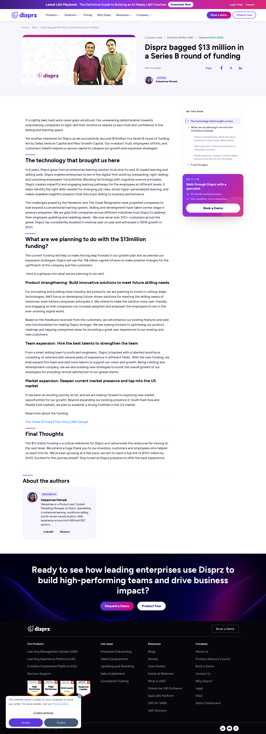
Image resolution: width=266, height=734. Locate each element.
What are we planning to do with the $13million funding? (212, 129)
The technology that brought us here (212, 121)
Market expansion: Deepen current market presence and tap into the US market (215, 157)
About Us (202, 652)
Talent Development (114, 659)
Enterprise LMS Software (165, 688)
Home (25, 27)
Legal (199, 688)
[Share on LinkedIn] (240, 68)
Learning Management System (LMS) (52, 652)
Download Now (181, 4)
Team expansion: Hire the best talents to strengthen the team (215, 148)
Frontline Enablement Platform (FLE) (52, 666)
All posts (65, 531)
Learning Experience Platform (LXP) (51, 659)
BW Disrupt (80, 422)
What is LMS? (157, 681)
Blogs (152, 652)
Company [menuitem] (142, 15)
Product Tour (151, 606)
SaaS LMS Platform (161, 696)
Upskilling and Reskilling (117, 666)
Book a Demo (213, 208)
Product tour (244, 15)
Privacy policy (60, 704)
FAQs (199, 696)
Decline (61, 722)
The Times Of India (38, 422)
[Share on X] (231, 68)
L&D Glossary (157, 710)
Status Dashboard (208, 703)
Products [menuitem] (51, 15)
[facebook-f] (236, 728)
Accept (26, 722)
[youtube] (229, 728)
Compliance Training (115, 681)
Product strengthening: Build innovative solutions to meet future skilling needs (215, 138)
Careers (250, 4)
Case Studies (156, 666)
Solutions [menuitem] (70, 15)
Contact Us (203, 674)
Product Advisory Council (213, 659)
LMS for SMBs (157, 703)
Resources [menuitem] (122, 15)
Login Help (236, 4)
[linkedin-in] (222, 728)
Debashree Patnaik (167, 81)
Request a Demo (117, 606)
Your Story (62, 422)
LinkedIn (48, 531)
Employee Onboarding (116, 652)
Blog (34, 27)
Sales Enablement (113, 674)
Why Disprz (104, 15)
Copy (209, 68)
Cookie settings (43, 712)
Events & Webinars (161, 674)
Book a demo (219, 15)
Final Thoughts (199, 164)
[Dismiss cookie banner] (80, 696)
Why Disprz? (204, 681)
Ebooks (153, 659)
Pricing (88, 15)
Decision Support (39, 674)
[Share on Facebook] (221, 68)
